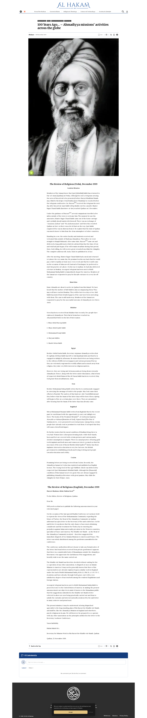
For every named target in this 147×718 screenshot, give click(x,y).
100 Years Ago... (68, 20)
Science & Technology (88, 11)
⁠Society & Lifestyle (105, 11)
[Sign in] (127, 11)
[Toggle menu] (21, 12)
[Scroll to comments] (106, 35)
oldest (31, 668)
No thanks (91, 712)
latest (24, 668)
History (48, 20)
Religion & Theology (70, 11)
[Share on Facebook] (117, 35)
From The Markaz (40, 11)
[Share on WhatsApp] (114, 35)
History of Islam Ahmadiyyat (57, 20)
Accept (71, 712)
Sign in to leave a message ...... (36, 662)
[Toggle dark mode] (25, 12)
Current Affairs (55, 11)
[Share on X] (111, 35)
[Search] (123, 12)
